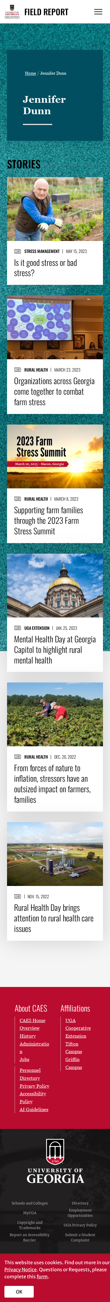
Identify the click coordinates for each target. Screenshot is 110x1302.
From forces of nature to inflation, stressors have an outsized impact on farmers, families (52, 783)
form (42, 1276)
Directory (80, 1203)
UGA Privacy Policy (80, 1225)
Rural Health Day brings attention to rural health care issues (54, 918)
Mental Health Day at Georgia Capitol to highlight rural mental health (55, 649)
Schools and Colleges (30, 1203)
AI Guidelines (34, 1109)
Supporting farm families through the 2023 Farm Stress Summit (48, 520)
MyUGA (29, 1213)
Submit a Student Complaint (80, 1237)
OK (19, 1292)
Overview (30, 1028)
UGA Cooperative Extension (78, 1028)
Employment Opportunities (80, 1213)
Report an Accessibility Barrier (30, 1237)
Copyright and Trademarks (29, 1225)
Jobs (24, 1059)
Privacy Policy (34, 1086)
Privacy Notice (20, 1269)
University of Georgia (55, 1161)
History (28, 1035)
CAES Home (32, 1020)
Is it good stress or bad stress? (45, 267)
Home (30, 73)
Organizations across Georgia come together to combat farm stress (54, 391)
